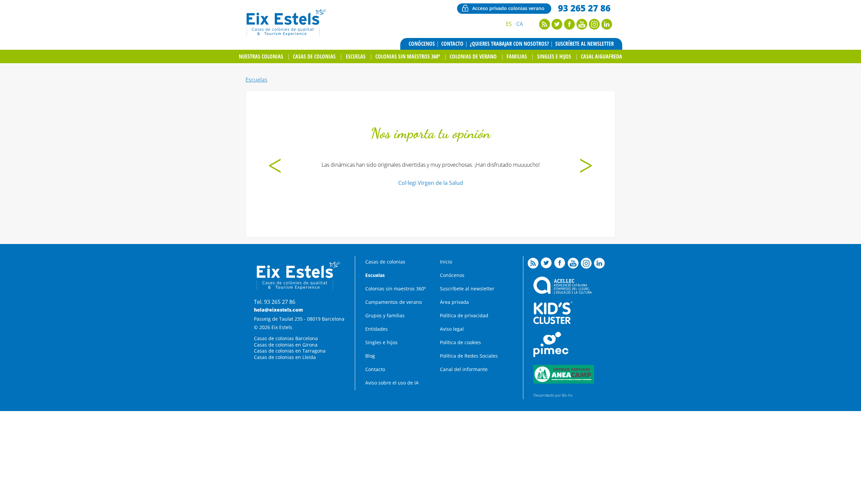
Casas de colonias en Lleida (285, 357)
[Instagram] (594, 27)
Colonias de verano (473, 56)
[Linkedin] (606, 27)
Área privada (454, 302)
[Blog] (544, 27)
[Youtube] (581, 27)
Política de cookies (460, 342)
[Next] (586, 167)
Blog (370, 356)
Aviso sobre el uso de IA (392, 382)
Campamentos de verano (393, 302)
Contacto (452, 43)
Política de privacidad (464, 315)
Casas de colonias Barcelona (286, 338)
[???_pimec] (550, 355)
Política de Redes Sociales (469, 356)
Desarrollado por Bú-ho (552, 395)
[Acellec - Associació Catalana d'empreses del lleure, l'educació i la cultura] (562, 292)
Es (509, 24)
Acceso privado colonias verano (508, 8)
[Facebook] (569, 27)
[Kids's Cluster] (552, 322)
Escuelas (356, 56)
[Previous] (275, 167)
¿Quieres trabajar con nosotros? (509, 43)
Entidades (376, 329)
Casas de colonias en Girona (285, 344)
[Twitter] (557, 27)
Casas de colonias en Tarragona (290, 351)
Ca (519, 24)
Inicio (446, 261)
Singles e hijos (554, 56)
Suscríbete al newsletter (584, 43)
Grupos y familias (385, 315)
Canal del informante (464, 369)
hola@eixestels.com (278, 310)
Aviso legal (452, 329)
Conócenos (422, 43)
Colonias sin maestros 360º (407, 56)
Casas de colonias (314, 56)
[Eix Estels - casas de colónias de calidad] (285, 35)
